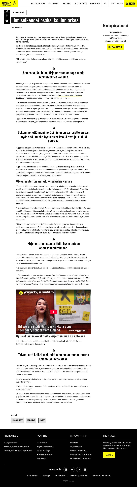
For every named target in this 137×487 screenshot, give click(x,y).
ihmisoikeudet (17, 420)
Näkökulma (31, 420)
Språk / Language (117, 3)
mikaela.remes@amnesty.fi (115, 41)
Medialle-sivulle (115, 47)
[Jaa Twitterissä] (7, 21)
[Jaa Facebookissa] (7, 15)
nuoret (42, 420)
